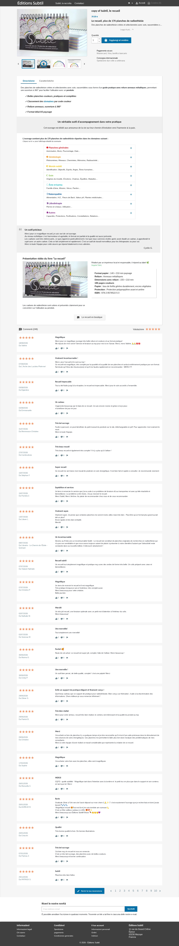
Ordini (93, 932)
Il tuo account (97, 926)
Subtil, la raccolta (63, 3)
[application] (55, 279)
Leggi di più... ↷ (127, 30)
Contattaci (79, 3)
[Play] (55, 279)
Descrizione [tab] (29, 81)
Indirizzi (94, 936)
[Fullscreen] (84, 295)
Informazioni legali (24, 929)
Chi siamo (21, 932)
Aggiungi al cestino (116, 40)
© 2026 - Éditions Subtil (89, 942)
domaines (49, 101)
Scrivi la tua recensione (91, 891)
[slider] (51, 295)
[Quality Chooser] (80, 295)
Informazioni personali (100, 929)
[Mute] (76, 295)
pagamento (59, 932)
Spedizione (58, 929)
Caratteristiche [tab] (46, 81)
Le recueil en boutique (89, 317)
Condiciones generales (63, 936)
